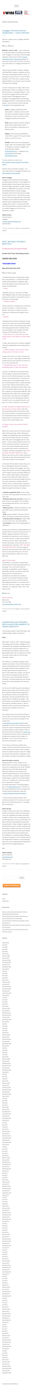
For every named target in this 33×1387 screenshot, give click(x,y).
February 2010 (6, 1361)
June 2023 (4, 1026)
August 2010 (5, 1348)
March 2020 (5, 1107)
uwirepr (4, 230)
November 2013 (6, 1267)
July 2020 (4, 1098)
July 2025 (4, 971)
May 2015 (4, 1228)
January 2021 (5, 1085)
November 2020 (6, 1089)
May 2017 (4, 1175)
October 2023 (6, 1017)
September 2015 (6, 1219)
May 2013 (4, 1280)
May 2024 (4, 1002)
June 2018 (4, 1149)
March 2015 (5, 1232)
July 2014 (4, 1250)
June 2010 (4, 1353)
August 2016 (5, 1195)
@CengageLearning (11, 151)
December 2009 (6, 1366)
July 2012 (4, 1298)
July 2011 (4, 1324)
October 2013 (6, 1269)
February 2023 (6, 1035)
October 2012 (6, 1293)
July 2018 (4, 1146)
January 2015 (5, 1236)
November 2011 (6, 1315)
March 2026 (5, 953)
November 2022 (6, 1039)
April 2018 (5, 1153)
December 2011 (6, 1313)
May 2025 (4, 975)
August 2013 (5, 1274)
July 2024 (4, 997)
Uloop (4, 898)
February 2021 (6, 1083)
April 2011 (5, 1331)
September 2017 (6, 1168)
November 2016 (6, 1188)
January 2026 (5, 958)
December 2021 (6, 1063)
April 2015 (5, 1230)
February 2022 (6, 1059)
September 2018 (6, 1142)
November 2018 (6, 1138)
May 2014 (4, 1254)
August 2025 (5, 969)
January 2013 (5, 1289)
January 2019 (5, 1133)
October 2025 (6, 964)
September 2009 (6, 1372)
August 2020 (5, 1096)
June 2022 (4, 1050)
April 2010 (5, 1357)
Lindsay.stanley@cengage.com (11, 221)
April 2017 (5, 1177)
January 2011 (5, 1337)
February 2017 (6, 1182)
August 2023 (5, 1021)
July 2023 (4, 1024)
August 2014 (5, 1247)
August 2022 (5, 1045)
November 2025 (6, 962)
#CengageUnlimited (11, 156)
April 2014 (5, 1256)
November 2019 (6, 1114)
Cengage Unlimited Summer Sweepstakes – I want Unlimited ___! (15, 32)
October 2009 (6, 1370)
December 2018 (6, 1135)
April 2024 (5, 1004)
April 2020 (5, 1105)
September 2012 (6, 1296)
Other (17, 228)
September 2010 (6, 1346)
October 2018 (6, 1140)
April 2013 (5, 1282)
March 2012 (5, 1307)
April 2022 (5, 1054)
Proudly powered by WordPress (10, 1383)
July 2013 (4, 1276)
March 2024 (5, 1006)
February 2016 (6, 1208)
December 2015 (6, 1212)
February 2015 (6, 1234)
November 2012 (6, 1291)
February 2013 (6, 1287)
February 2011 (6, 1335)
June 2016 (4, 1199)
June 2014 (4, 1252)
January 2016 (5, 1210)
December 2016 (6, 1186)
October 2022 (6, 1041)
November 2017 (6, 1164)
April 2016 (5, 1203)
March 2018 (5, 1155)
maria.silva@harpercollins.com (11, 604)
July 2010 (4, 1351)
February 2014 (6, 1261)
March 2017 (5, 1179)
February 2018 (6, 1157)
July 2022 (4, 1048)
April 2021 (5, 1078)
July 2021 (4, 1074)
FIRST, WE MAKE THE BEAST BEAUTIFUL (13, 242)
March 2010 (5, 1359)
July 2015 (4, 1223)
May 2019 (4, 1124)
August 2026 (5, 942)
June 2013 (4, 1278)
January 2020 (5, 1109)
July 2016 (4, 1197)
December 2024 (6, 986)
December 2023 (6, 1013)
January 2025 (5, 984)
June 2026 (4, 947)
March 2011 (5, 1333)
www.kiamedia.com (14, 787)
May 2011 (4, 1329)
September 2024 (6, 993)
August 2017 (5, 1171)
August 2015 (5, 1221)
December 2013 (6, 1265)
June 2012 (4, 1300)
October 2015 (6, 1217)
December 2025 (6, 960)
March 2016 (5, 1206)
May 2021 (4, 1076)
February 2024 (6, 1008)
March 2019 (5, 1129)
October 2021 (6, 1067)
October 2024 (6, 991)
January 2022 (5, 1061)
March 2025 (5, 980)
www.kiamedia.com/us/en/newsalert (15, 793)
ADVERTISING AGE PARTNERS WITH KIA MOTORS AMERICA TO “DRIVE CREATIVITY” (16, 624)
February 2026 (6, 956)
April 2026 (5, 951)
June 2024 (4, 999)
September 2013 (6, 1272)
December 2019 (6, 1111)
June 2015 (4, 1225)
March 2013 (5, 1285)
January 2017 (5, 1184)
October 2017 (6, 1166)
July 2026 (4, 945)
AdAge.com (26, 732)
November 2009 (6, 1368)
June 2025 (4, 973)
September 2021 (6, 1070)
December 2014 (6, 1239)
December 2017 (6, 1162)
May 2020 (4, 1103)
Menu (16, 5)
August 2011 (5, 1322)
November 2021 (6, 1065)
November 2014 (6, 1241)
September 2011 (6, 1320)
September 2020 (6, 1094)
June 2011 (4, 1326)
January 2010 (5, 1364)
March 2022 (5, 1056)
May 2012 (4, 1302)
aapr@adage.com (7, 857)
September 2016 (6, 1193)
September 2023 (6, 1019)
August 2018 (5, 1144)
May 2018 (4, 1151)
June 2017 (4, 1173)
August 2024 (5, 995)
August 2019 (5, 1120)
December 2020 (6, 1087)
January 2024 (5, 1010)
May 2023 (4, 1028)
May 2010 (4, 1355)
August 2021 (5, 1072)
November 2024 (6, 988)
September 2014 (6, 1245)
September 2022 (6, 1043)
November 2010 (6, 1342)
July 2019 (4, 1122)
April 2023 (5, 1030)
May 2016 (4, 1201)
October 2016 (6, 1190)
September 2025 (6, 966)
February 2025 (6, 982)
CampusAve (5, 901)
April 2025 (5, 977)
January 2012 (5, 1311)
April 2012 (5, 1304)
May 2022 (4, 1052)
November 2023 (6, 1015)
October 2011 (6, 1318)
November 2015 (6, 1214)
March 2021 (5, 1081)
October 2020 (6, 1092)
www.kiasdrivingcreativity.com (13, 723)
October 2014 (6, 1243)
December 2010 (6, 1340)
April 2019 (5, 1127)
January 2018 (5, 1160)
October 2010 (6, 1344)
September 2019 (6, 1118)
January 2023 (5, 1037)
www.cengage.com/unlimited (11, 173)
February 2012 (6, 1309)
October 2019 (6, 1116)
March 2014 (5, 1258)
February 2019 (6, 1131)
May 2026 (4, 949)
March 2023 (5, 1032)
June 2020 (4, 1100)
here (6, 105)
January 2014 (5, 1263)
